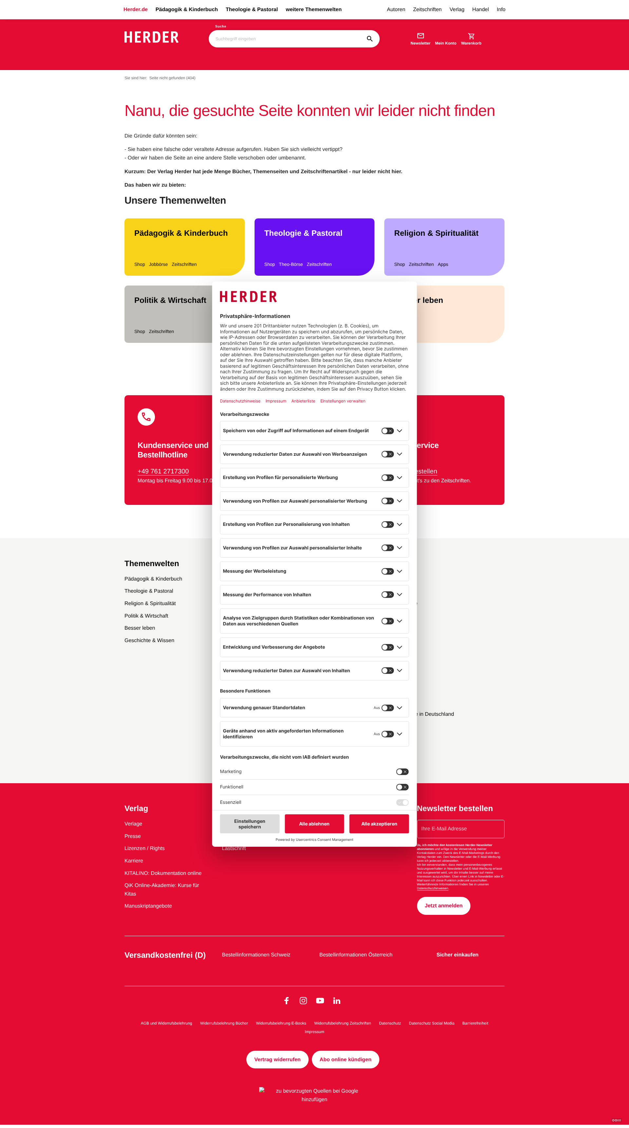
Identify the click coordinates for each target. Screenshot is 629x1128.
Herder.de (136, 9)
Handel (480, 9)
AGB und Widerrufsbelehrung (166, 1023)
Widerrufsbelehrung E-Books (281, 1023)
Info (501, 9)
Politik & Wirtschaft (170, 300)
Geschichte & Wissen (149, 640)
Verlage (133, 824)
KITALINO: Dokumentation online (162, 873)
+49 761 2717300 (163, 471)
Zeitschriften (427, 9)
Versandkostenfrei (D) (165, 955)
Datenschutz (390, 1023)
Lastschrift (234, 848)
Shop (139, 264)
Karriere (133, 861)
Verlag (456, 9)
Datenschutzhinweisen (432, 888)
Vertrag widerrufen (277, 1060)
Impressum (314, 1031)
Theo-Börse (291, 264)
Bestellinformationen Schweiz (256, 955)
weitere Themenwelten (314, 9)
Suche (220, 26)
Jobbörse (158, 264)
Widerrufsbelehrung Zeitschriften (342, 1023)
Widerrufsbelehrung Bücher (224, 1023)
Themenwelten (151, 563)
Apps (443, 264)
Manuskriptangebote (148, 906)
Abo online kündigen (346, 1060)
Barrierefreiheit (475, 1023)
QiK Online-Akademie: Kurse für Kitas (161, 890)
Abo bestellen (417, 471)
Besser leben (418, 300)
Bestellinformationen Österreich (355, 955)
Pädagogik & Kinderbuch (187, 9)
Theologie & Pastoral (252, 9)
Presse (132, 836)
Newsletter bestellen (455, 808)
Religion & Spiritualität (436, 233)
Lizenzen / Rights (144, 848)
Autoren (396, 9)
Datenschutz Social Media (431, 1023)
